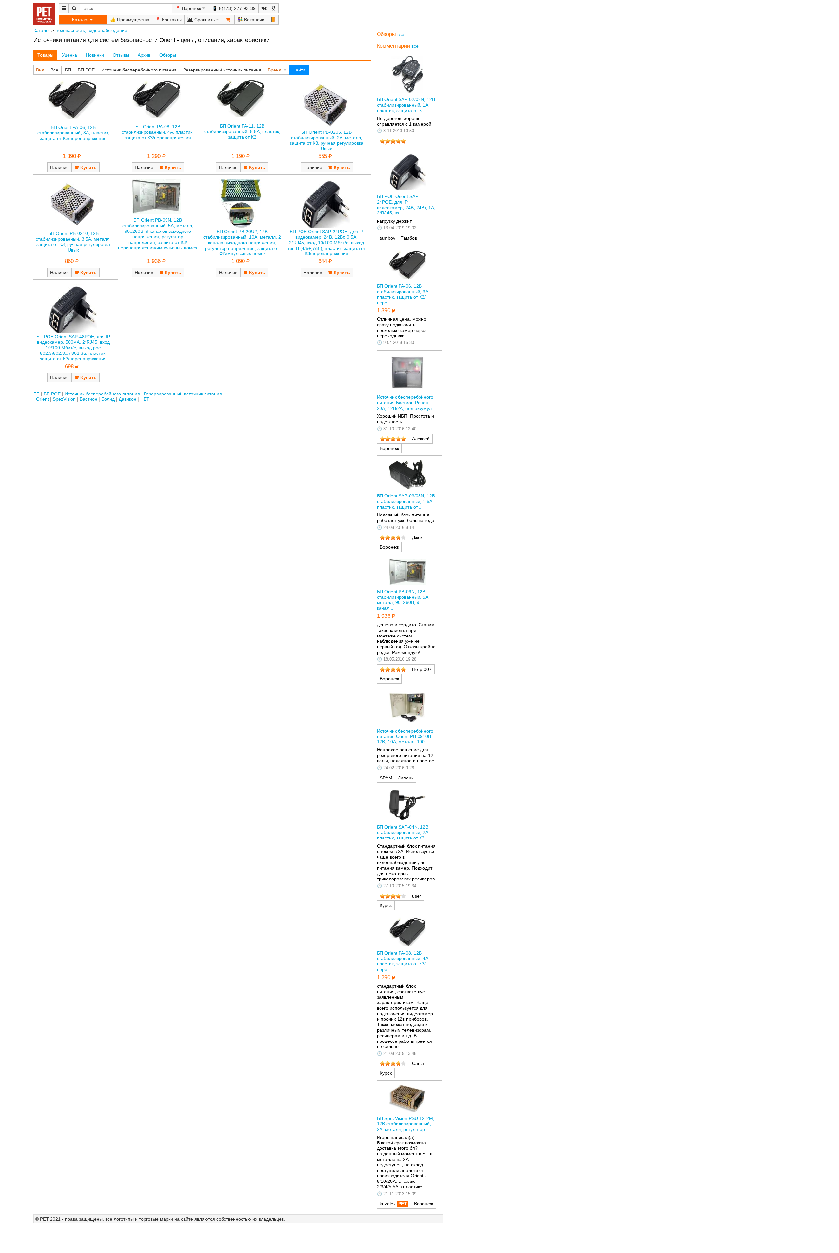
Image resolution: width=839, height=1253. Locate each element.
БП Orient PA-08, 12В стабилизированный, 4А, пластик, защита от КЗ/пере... (403, 961)
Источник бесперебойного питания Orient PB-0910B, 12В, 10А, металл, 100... (405, 736)
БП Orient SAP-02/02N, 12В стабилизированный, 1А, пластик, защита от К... (406, 105)
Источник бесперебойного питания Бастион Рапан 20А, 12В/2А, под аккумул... (406, 402)
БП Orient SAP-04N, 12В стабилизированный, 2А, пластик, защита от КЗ (403, 832)
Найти (298, 69)
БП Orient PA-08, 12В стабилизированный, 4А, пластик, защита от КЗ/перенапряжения (158, 132)
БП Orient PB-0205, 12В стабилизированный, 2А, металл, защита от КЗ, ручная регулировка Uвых (326, 140)
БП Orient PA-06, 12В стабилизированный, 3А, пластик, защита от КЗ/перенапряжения (73, 133)
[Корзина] (229, 20)
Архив (144, 55)
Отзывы (121, 55)
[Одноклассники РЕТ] (274, 8)
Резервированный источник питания (222, 69)
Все (54, 69)
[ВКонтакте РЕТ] (263, 8)
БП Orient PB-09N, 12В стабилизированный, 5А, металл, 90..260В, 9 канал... (403, 600)
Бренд (274, 69)
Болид (108, 399)
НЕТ (144, 399)
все (400, 34)
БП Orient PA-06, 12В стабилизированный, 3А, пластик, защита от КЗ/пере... (403, 294)
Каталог (41, 30)
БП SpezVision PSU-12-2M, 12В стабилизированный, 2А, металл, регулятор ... (405, 1124)
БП (68, 69)
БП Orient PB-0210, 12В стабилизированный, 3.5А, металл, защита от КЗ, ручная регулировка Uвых (73, 242)
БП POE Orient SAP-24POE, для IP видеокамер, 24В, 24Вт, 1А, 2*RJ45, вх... (406, 204)
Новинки (95, 55)
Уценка (69, 55)
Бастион (88, 399)
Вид (40, 69)
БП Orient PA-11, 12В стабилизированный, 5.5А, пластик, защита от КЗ (242, 131)
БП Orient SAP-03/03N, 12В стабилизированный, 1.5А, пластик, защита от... (406, 501)
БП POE (86, 69)
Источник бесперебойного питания (139, 69)
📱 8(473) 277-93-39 (234, 8)
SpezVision (64, 399)
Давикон (127, 399)
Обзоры (167, 55)
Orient (42, 399)
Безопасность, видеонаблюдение (91, 30)
